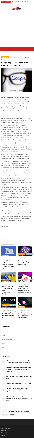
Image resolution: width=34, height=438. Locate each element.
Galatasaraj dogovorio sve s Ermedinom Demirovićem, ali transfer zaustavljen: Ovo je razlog (19, 398)
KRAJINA (3, 335)
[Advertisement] (17, 29)
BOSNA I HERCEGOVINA (7, 279)
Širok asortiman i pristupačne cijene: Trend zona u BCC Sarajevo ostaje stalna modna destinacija (18, 369)
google (5, 238)
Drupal (9, 428)
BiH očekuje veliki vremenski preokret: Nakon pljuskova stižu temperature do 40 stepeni (19, 361)
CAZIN (3, 331)
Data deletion (4, 433)
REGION (3, 343)
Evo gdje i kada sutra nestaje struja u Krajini (18, 383)
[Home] (17, 7)
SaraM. (26, 57)
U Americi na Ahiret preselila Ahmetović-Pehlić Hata (19, 377)
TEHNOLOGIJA (5, 57)
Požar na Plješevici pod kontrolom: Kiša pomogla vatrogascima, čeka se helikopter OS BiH (19, 390)
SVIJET (3, 347)
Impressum (4, 435)
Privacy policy (4, 430)
